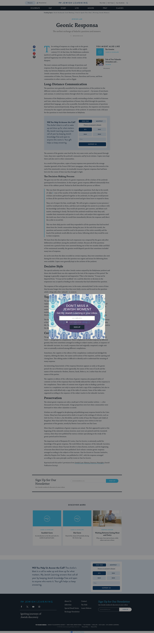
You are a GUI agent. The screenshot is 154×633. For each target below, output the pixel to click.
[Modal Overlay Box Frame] (77, 316)
